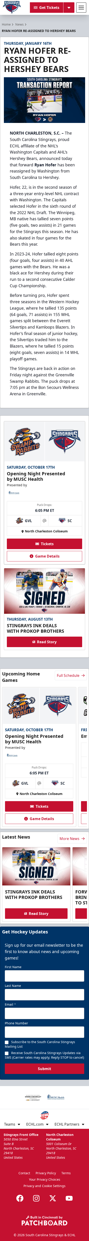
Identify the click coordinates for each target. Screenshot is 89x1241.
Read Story (47, 641)
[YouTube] (69, 1198)
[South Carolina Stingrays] (12, 7)
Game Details (47, 556)
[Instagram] (36, 1198)
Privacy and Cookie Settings (44, 1186)
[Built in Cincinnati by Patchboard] (44, 1220)
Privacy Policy (46, 1173)
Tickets (47, 543)
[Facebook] (19, 1198)
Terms (66, 1173)
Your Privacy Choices (44, 1179)
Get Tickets (49, 7)
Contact (24, 1173)
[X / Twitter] (52, 1198)
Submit (44, 1068)
